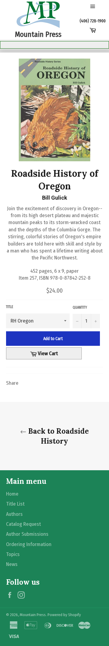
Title (9, 307)
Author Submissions (27, 534)
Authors (14, 514)
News (12, 564)
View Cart (51, 353)
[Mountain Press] (38, 15)
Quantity (80, 307)
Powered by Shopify (64, 614)
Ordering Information (28, 544)
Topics (13, 554)
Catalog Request (23, 524)
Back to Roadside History (57, 436)
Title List (15, 504)
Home (12, 494)
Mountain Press (33, 614)
